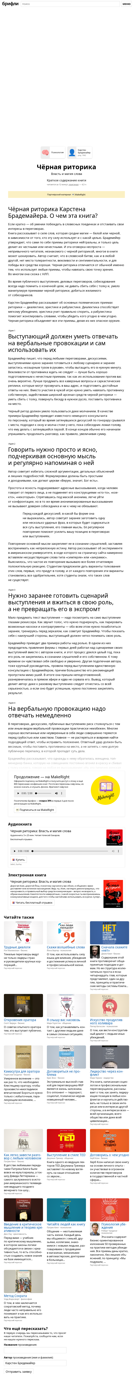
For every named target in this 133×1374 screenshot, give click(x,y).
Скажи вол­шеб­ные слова (66, 947)
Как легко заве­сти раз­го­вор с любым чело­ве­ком (22, 1156)
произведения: (20, 1344)
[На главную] (10, 4)
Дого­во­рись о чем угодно (109, 1155)
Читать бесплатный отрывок (34, 902)
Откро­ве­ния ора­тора (20, 1020)
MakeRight (80, 194)
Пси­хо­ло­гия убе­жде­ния (113, 1226)
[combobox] (70, 4)
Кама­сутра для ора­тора (22, 1071)
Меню (127, 4)
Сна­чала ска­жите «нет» (114, 948)
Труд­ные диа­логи (17, 947)
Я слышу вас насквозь (63, 1020)
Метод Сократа (15, 1296)
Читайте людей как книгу (66, 1224)
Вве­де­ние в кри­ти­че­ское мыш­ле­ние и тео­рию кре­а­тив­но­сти (23, 1227)
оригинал (74, 184)
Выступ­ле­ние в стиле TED (66, 1155)
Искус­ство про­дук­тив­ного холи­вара (106, 1021)
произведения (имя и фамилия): (28, 1357)
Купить (20, 859)
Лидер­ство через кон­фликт (106, 1073)
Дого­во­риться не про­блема (63, 1073)
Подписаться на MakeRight (37, 810)
